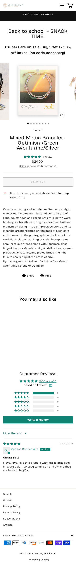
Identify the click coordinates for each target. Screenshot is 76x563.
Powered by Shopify (38, 559)
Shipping (24, 166)
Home (37, 130)
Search (7, 494)
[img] (11, 444)
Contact (8, 500)
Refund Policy (11, 512)
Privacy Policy (11, 506)
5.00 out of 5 (47, 381)
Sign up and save (18, 535)
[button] (33, 157)
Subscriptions (11, 518)
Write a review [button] (38, 419)
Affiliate (8, 524)
